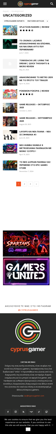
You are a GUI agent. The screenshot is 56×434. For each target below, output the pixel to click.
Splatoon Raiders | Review (34, 27)
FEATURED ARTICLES (35, 21)
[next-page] (36, 184)
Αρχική (6, 11)
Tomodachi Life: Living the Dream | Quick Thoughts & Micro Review (34, 63)
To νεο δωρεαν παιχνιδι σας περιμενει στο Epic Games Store (35, 165)
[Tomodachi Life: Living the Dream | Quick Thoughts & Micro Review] (10, 64)
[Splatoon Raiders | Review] (10, 30)
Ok (28, 429)
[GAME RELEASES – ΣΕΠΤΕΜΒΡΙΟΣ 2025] (10, 121)
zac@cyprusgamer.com (34, 395)
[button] (4, 4)
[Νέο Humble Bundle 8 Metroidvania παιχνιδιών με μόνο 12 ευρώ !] (10, 148)
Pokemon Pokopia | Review (34, 90)
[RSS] (23, 412)
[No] (52, 425)
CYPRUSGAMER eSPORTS (14, 21)
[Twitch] (47, 412)
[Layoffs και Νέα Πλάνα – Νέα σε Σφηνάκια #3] (10, 135)
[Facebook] (8, 412)
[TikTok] (39, 412)
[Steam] (31, 412)
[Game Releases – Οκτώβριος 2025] (10, 108)
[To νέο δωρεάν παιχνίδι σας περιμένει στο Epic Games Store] (10, 165)
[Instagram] (16, 412)
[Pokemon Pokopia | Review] (10, 94)
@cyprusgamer (28, 310)
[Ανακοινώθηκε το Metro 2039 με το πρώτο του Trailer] (10, 81)
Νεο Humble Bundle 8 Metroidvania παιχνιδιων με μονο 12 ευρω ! (35, 148)
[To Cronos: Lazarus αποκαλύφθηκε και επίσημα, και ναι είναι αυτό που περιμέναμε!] (10, 44)
